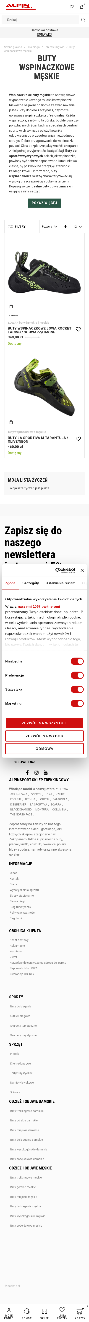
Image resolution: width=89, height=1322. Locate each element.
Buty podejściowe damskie (27, 1159)
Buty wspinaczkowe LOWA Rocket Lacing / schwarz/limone (44, 272)
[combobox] (44, 19)
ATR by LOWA (18, 794)
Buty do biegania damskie (26, 1139)
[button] (78, 329)
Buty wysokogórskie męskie (27, 1216)
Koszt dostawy (19, 940)
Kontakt (14, 878)
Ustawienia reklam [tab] (60, 583)
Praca (13, 884)
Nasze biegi (17, 901)
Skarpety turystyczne (23, 1025)
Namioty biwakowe (22, 1082)
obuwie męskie (55, 47)
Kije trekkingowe (20, 1063)
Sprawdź (44, 34)
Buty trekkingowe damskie (27, 1111)
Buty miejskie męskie (23, 1196)
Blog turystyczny (20, 907)
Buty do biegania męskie (25, 1206)
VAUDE (60, 794)
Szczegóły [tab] (30, 583)
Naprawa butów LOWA (23, 968)
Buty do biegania (20, 1006)
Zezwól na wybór (44, 736)
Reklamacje (17, 945)
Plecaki (14, 1053)
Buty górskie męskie (23, 1187)
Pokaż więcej (44, 203)
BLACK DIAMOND (21, 809)
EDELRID (15, 799)
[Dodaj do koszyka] (11, 306)
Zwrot (13, 957)
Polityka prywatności (22, 912)
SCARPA (56, 804)
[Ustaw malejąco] (65, 226)
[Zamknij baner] (82, 570)
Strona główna (13, 47)
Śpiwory (15, 1092)
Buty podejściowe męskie (26, 1225)
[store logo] (21, 7)
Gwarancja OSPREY (22, 974)
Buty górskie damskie (24, 1120)
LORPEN (44, 799)
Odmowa (44, 749)
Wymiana (16, 951)
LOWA (64, 789)
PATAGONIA (60, 799)
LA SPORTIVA (38, 804)
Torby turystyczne (21, 1073)
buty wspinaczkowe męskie (27, 432)
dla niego (34, 47)
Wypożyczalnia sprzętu (24, 890)
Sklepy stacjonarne (22, 895)
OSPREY (36, 794)
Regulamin (17, 918)
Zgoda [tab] (10, 583)
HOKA (48, 794)
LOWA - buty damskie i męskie (29, 322)
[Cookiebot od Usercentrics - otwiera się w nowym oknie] (56, 570)
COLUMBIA (59, 809)
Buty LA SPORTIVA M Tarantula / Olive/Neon (44, 388)
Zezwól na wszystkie (44, 723)
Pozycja (47, 226)
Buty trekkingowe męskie (26, 1177)
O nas (13, 873)
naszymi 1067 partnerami (39, 606)
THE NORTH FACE (21, 814)
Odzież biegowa (20, 1016)
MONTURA (42, 809)
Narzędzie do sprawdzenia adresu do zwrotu (38, 962)
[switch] (77, 675)
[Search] (83, 19)
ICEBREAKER (18, 804)
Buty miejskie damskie (24, 1130)
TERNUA (30, 799)
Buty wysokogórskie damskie (28, 1149)
